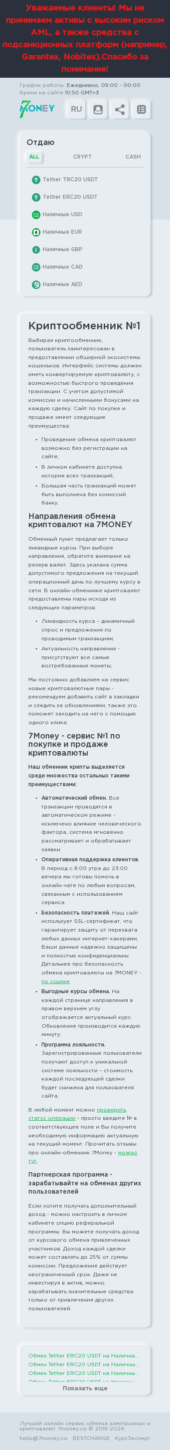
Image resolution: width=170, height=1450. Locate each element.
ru (76, 109)
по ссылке (55, 981)
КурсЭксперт (132, 1438)
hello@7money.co (44, 1438)
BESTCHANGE (91, 1438)
